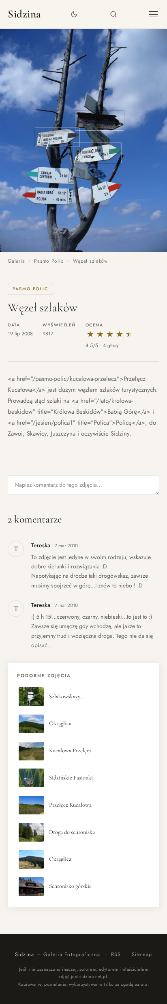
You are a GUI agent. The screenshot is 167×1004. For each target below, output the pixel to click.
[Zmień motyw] (74, 14)
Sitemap (142, 954)
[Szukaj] (114, 14)
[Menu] (153, 14)
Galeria (16, 261)
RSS (116, 954)
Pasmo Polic (48, 261)
